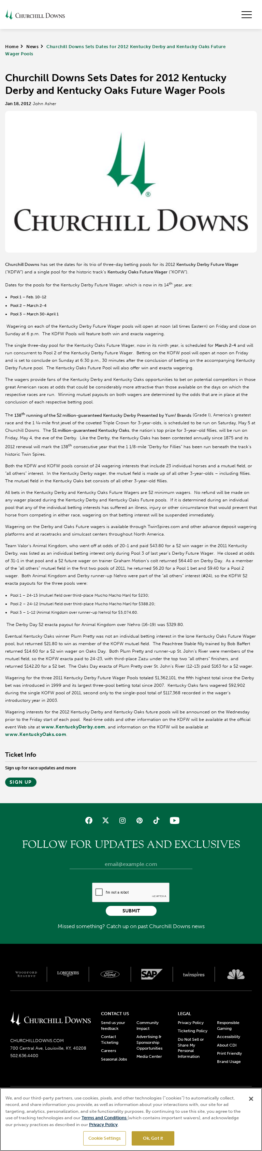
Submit (131, 911)
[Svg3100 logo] (236, 974)
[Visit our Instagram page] (123, 820)
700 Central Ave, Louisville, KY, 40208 (48, 1048)
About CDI (226, 1045)
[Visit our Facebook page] (89, 820)
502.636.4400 (24, 1055)
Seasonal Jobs (114, 1059)
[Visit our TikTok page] (156, 820)
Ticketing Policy (192, 1030)
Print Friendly (229, 1053)
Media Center (149, 1056)
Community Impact (147, 1025)
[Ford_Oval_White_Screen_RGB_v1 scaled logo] (110, 974)
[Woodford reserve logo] (26, 974)
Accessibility (228, 1036)
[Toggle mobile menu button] (247, 15)
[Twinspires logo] (194, 974)
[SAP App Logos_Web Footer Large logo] (152, 974)
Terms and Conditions (105, 1117)
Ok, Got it (153, 1138)
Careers (108, 1050)
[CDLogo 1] (50, 1018)
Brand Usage (229, 1061)
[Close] (251, 1098)
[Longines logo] (68, 974)
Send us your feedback (113, 1025)
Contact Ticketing (109, 1039)
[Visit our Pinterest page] (139, 820)
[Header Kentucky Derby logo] (35, 14)
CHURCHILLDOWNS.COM (37, 1040)
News (32, 46)
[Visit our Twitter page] (106, 820)
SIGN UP (21, 782)
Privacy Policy (191, 1022)
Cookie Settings (104, 1138)
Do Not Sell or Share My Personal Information (191, 1048)
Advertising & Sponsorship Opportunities (149, 1042)
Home (11, 46)
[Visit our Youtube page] (173, 820)
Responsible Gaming (228, 1025)
